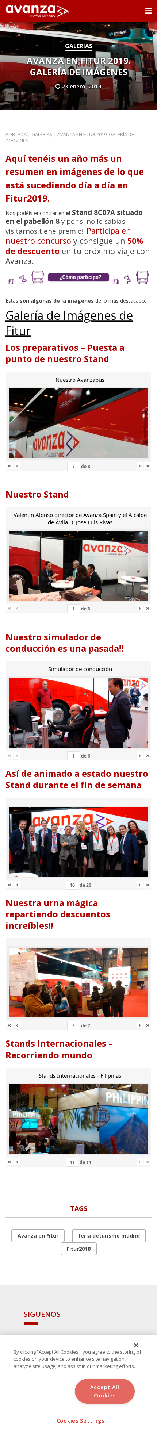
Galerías (78, 46)
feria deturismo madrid (109, 1235)
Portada (16, 134)
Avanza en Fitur (38, 1235)
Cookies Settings (80, 1420)
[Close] (136, 1345)
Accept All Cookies (104, 1391)
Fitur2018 (79, 1248)
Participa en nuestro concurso (68, 235)
